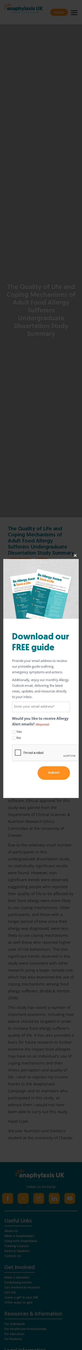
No (18, 738)
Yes (19, 732)
